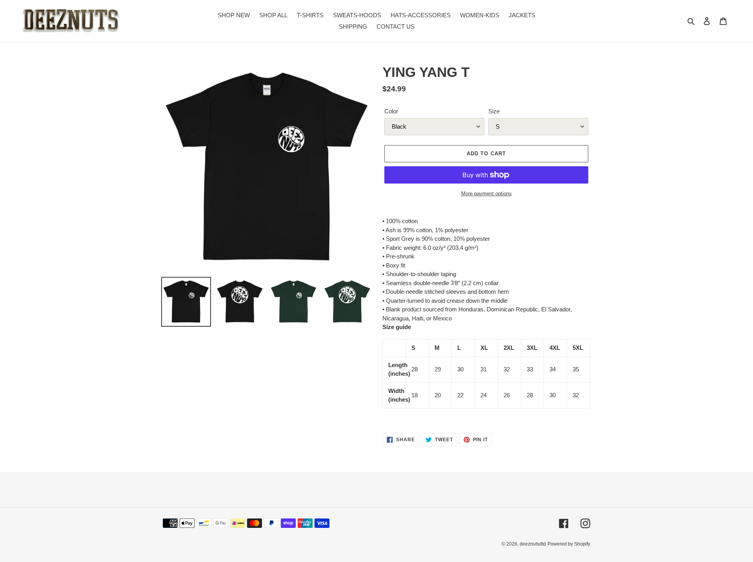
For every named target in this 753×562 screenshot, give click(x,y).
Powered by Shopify (568, 544)
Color (391, 111)
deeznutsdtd (533, 544)
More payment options (486, 193)
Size (494, 111)
